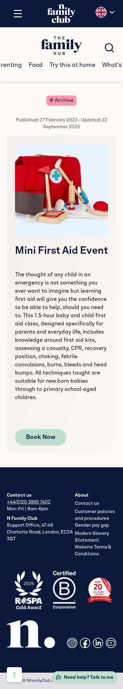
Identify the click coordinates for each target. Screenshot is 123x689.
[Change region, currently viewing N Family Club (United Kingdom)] (106, 12)
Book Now (40, 437)
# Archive (61, 100)
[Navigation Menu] (18, 14)
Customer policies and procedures (95, 515)
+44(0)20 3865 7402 (29, 502)
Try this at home (72, 65)
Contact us (87, 503)
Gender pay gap (92, 525)
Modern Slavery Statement (92, 537)
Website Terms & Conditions (93, 550)
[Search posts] (109, 48)
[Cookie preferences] (14, 674)
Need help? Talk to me (88, 677)
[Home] (61, 14)
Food (36, 65)
